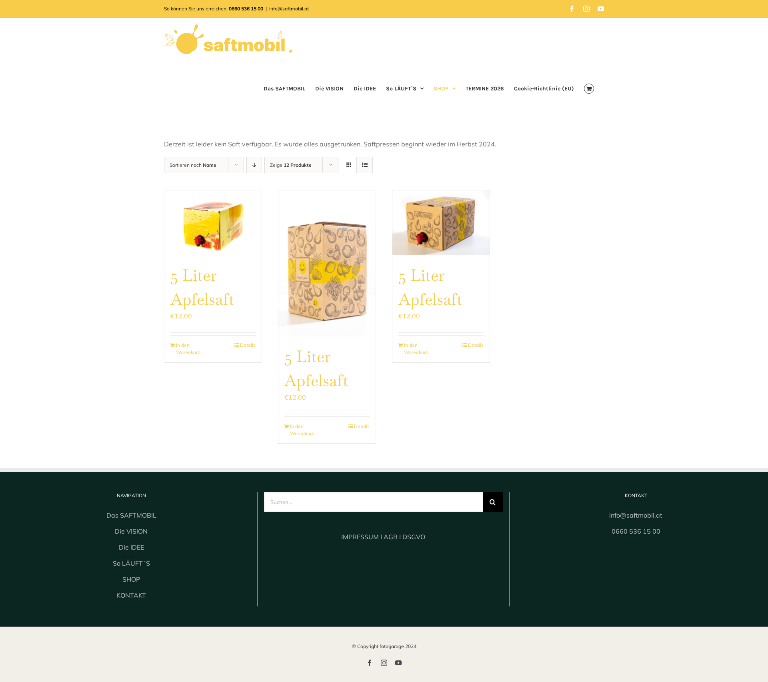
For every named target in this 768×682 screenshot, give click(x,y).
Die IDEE (131, 547)
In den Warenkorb (188, 348)
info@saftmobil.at (289, 9)
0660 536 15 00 (636, 531)
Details (248, 345)
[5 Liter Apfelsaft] (213, 222)
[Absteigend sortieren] (254, 165)
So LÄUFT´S (131, 563)
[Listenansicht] (364, 165)
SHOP (131, 579)
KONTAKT (131, 595)
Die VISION (131, 531)
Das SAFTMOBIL (131, 515)
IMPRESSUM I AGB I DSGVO (383, 537)
